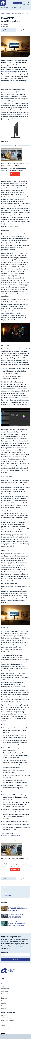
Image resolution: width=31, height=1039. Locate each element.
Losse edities (4, 991)
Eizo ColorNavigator (13, 432)
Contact (3, 1015)
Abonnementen (5, 988)
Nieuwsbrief (4, 993)
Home (2, 13)
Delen (24, 30)
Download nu (15, 174)
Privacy (3, 1023)
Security (3, 1003)
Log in (3, 26)
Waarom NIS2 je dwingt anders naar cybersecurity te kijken (14, 164)
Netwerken (4, 1005)
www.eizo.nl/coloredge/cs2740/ (11, 835)
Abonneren (17, 3)
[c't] (2, 3)
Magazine (3, 986)
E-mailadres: (4, 952)
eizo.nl (16, 364)
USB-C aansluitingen (8, 313)
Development (4, 1008)
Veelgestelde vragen (6, 1018)
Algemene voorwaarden (7, 1020)
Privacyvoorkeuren (6, 1028)
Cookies (3, 1025)
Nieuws (8, 13)
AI (1, 1000)
